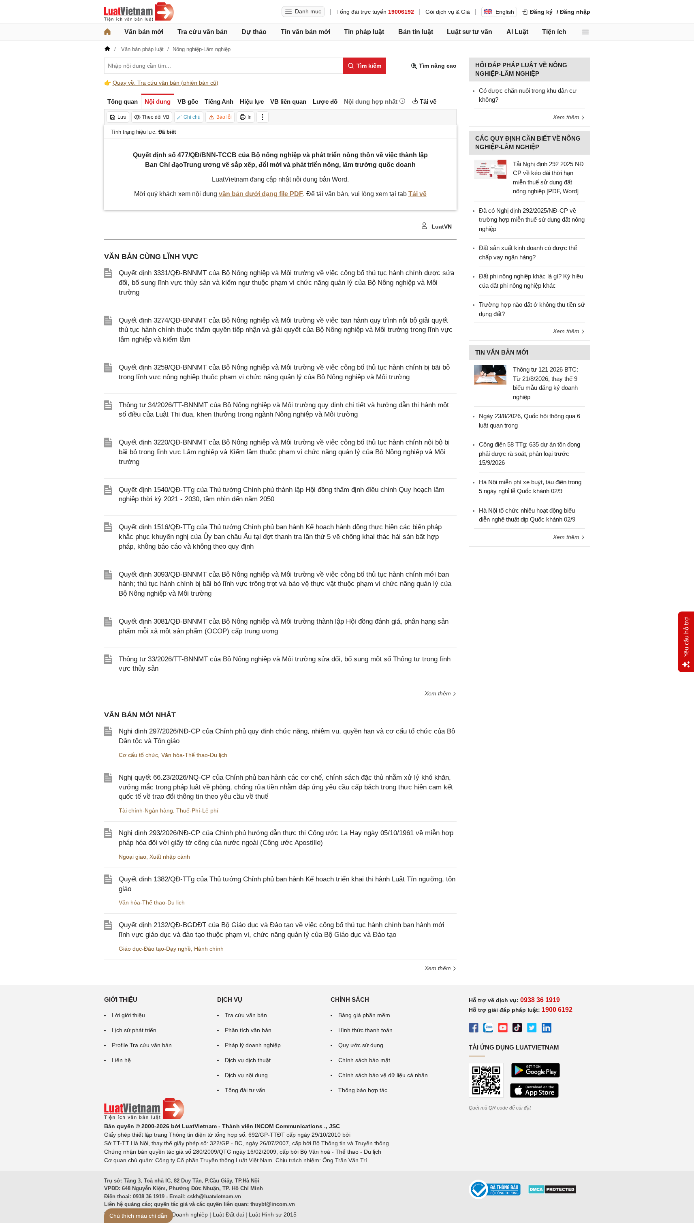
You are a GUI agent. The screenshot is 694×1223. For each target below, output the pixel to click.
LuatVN (441, 226)
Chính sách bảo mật (364, 1060)
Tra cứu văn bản (202, 31)
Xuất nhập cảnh (169, 856)
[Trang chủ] (107, 32)
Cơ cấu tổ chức (138, 755)
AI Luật (517, 31)
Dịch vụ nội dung (246, 1075)
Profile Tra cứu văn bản (142, 1045)
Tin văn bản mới (305, 31)
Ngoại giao (132, 856)
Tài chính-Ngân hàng (146, 810)
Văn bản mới (143, 31)
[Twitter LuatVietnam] (532, 1029)
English (504, 12)
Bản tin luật (415, 31)
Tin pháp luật (364, 31)
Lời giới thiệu (128, 1015)
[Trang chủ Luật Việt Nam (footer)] (144, 1117)
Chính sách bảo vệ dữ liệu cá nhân (383, 1075)
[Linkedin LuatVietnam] (546, 1029)
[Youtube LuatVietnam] (503, 1029)
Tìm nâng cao (437, 65)
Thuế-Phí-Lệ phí (197, 810)
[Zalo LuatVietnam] (488, 1029)
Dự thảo (254, 31)
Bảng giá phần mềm (364, 1015)
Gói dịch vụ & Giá (447, 12)
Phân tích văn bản (248, 1030)
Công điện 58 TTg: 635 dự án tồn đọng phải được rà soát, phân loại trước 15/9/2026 (529, 453)
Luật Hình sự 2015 (273, 1214)
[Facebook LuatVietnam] (473, 1029)
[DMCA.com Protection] (552, 1192)
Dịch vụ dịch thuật (248, 1060)
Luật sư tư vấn (469, 31)
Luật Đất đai (228, 1214)
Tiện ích (554, 31)
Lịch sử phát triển (134, 1030)
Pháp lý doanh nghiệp (253, 1045)
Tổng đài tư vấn (245, 1090)
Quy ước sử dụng (360, 1045)
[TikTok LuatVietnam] (517, 1029)
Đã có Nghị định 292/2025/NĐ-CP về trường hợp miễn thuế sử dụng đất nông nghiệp (532, 219)
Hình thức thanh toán (365, 1030)
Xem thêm (439, 693)
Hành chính (209, 948)
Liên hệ (121, 1060)
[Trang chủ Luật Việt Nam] (139, 11)
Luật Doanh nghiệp (183, 1214)
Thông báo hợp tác (362, 1090)
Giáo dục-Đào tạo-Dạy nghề (155, 948)
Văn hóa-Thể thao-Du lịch (194, 755)
